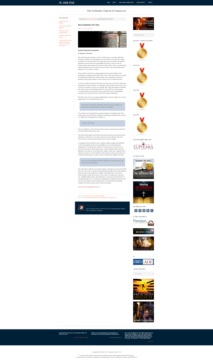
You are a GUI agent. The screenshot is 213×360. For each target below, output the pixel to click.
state (114, 197)
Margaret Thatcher (93, 197)
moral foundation (102, 197)
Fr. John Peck (66, 2)
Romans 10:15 (84, 337)
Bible (86, 197)
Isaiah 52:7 (77, 337)
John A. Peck (118, 352)
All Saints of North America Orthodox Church (100, 355)
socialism (110, 197)
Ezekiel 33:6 (151, 341)
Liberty (98, 196)
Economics (87, 196)
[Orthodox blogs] (142, 60)
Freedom (93, 196)
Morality (102, 196)
